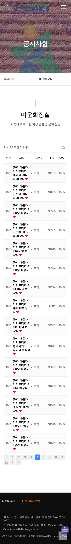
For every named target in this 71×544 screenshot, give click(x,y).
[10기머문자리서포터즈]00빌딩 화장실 (21, 209)
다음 (12, 462)
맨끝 (18, 462)
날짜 (62, 157)
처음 (6, 457)
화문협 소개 (8, 500)
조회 (52, 157)
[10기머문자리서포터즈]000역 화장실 (21, 384)
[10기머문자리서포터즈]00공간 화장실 (21, 441)
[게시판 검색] (63, 147)
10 (6, 462)
